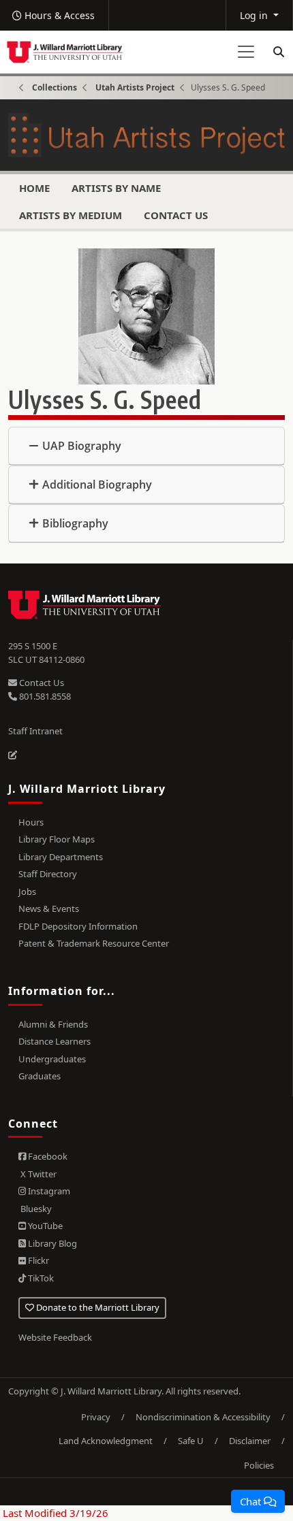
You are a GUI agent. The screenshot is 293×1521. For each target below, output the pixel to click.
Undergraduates (52, 1059)
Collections (54, 87)
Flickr (37, 1260)
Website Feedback (55, 1337)
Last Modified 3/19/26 (54, 1513)
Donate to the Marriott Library (96, 1307)
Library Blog (51, 1243)
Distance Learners (54, 1041)
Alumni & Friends (53, 1024)
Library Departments (60, 857)
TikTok (40, 1278)
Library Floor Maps (56, 839)
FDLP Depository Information (78, 926)
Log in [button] (255, 15)
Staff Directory (47, 874)
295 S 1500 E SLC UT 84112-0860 (46, 653)
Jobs (27, 891)
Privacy (95, 1417)
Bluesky (35, 1209)
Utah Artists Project (134, 87)
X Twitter (37, 1174)
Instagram (48, 1191)
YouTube (44, 1226)
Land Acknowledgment (106, 1441)
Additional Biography (97, 484)
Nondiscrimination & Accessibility (203, 1417)
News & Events (48, 908)
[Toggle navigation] (246, 52)
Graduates (39, 1076)
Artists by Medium (70, 215)
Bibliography (75, 523)
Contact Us (176, 215)
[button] (258, 1501)
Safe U (191, 1441)
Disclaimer (250, 1441)
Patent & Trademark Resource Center (93, 943)
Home (34, 188)
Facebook (46, 1156)
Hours (31, 822)
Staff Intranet (35, 731)
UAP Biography (81, 445)
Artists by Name (116, 188)
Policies (259, 1465)
